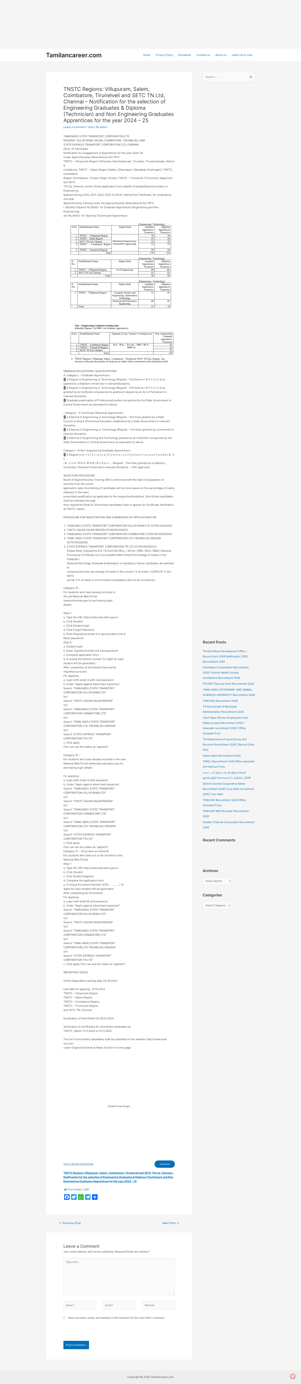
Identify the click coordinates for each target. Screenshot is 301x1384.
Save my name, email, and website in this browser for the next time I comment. (116, 1317)
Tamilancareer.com (74, 55)
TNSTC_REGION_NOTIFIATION (78, 1164)
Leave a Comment (74, 127)
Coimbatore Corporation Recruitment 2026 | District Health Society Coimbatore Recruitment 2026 (226, 672)
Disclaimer (184, 55)
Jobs (91, 127)
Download (165, 1164)
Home (146, 55)
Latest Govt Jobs (242, 55)
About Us (221, 55)
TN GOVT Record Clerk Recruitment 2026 (228, 683)
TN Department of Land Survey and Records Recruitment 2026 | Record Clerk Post (228, 744)
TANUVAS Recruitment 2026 (220, 700)
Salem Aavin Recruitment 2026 (222, 755)
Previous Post (70, 1223)
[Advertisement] (104, 24)
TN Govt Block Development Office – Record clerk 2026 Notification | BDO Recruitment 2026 (225, 656)
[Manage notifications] (293, 1376)
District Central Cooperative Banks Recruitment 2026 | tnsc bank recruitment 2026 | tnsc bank (228, 789)
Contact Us (203, 55)
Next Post (171, 1223)
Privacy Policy (164, 55)
